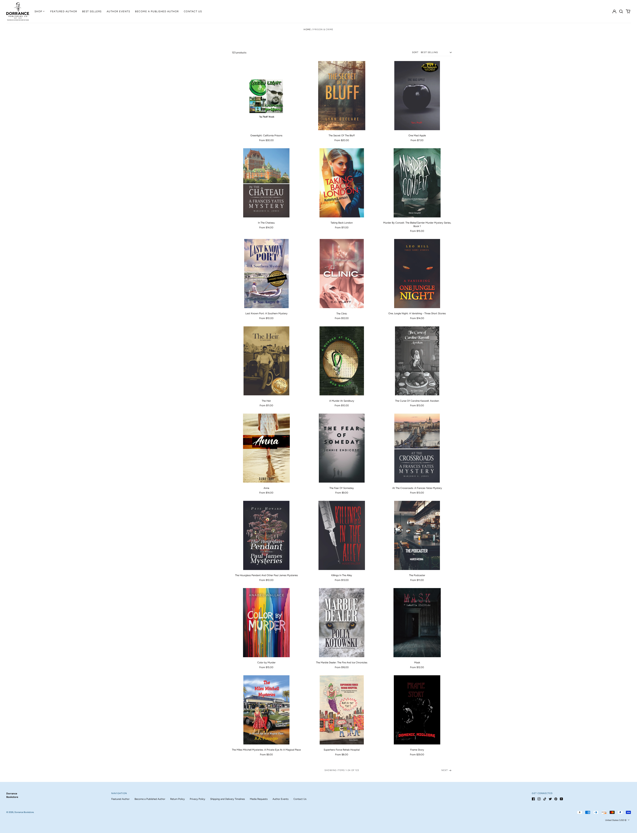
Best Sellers (92, 11)
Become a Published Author (157, 11)
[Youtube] (561, 798)
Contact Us (193, 11)
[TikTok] (544, 798)
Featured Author (63, 11)
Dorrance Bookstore (24, 812)
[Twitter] (550, 798)
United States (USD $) (616, 820)
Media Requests (259, 799)
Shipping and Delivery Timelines (227, 799)
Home (307, 29)
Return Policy (177, 799)
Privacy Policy (197, 799)
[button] (621, 11)
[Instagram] (539, 798)
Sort (415, 52)
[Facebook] (533, 798)
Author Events (118, 11)
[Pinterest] (555, 798)
